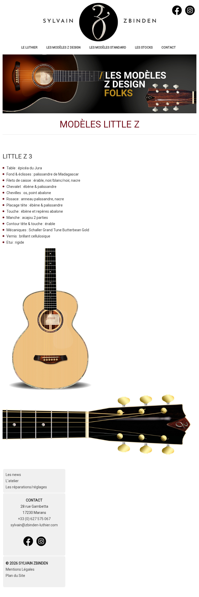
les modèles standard (107, 47)
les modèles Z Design (63, 47)
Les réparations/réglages (26, 487)
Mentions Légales (20, 569)
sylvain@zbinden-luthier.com (34, 525)
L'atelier (12, 481)
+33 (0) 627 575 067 (34, 519)
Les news (13, 475)
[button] (187, 585)
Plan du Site (15, 576)
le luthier (29, 47)
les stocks (144, 47)
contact (168, 47)
